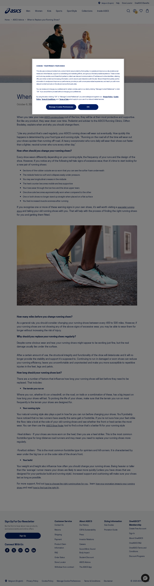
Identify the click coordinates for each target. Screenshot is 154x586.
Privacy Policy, (108, 96)
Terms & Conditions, (49, 99)
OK (88, 107)
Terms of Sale (64, 99)
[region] (78, 87)
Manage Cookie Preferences (61, 107)
